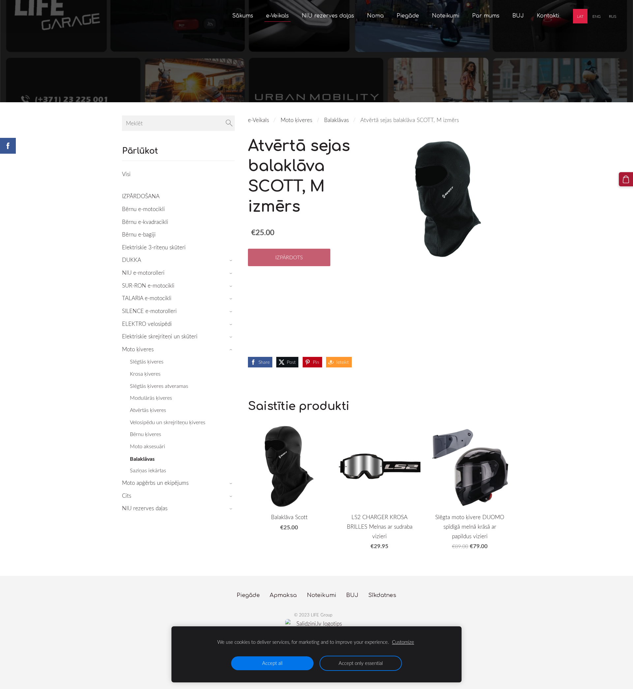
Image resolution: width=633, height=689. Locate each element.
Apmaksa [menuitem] (283, 595)
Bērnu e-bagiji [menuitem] (139, 234)
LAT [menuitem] (580, 16)
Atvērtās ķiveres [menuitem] (148, 410)
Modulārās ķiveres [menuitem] (151, 397)
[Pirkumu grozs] (626, 179)
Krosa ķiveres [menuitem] (145, 373)
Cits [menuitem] (126, 495)
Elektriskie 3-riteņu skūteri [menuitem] (154, 247)
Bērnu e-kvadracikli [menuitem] (145, 222)
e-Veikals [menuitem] (277, 16)
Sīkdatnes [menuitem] (382, 595)
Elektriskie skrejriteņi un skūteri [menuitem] (159, 336)
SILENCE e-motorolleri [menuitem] (149, 311)
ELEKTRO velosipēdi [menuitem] (147, 324)
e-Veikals (258, 120)
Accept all (272, 663)
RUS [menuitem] (612, 16)
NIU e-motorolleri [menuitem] (143, 272)
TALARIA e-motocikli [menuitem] (146, 298)
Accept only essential (361, 663)
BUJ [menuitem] (518, 16)
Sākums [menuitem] (242, 16)
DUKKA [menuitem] (131, 260)
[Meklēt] (229, 123)
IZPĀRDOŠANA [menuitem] (141, 196)
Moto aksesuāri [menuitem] (147, 446)
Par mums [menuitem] (485, 16)
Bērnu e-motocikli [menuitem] (143, 209)
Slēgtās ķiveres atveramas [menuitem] (159, 386)
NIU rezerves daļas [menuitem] (328, 16)
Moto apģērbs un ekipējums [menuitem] (155, 482)
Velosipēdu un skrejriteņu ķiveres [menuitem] (167, 422)
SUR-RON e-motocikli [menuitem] (148, 285)
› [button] (231, 260)
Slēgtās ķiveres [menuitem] (147, 361)
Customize (403, 642)
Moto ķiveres (296, 120)
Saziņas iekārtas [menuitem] (148, 470)
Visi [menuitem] (126, 174)
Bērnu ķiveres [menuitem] (145, 434)
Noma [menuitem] (375, 16)
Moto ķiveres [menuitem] (138, 349)
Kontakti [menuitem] (548, 16)
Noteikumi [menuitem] (445, 16)
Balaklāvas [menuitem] (142, 458)
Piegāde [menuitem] (408, 16)
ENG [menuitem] (596, 16)
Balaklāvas (336, 120)
